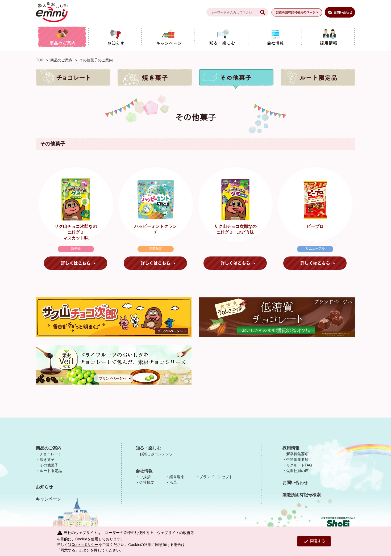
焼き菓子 (47, 459)
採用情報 (291, 447)
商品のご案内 (61, 60)
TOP (40, 60)
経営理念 (176, 476)
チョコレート (51, 454)
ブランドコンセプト (216, 476)
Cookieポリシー (85, 544)
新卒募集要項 (297, 454)
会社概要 (146, 482)
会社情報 (144, 470)
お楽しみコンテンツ (156, 454)
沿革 (173, 482)
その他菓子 (49, 465)
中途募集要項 (297, 459)
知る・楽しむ (148, 447)
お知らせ (44, 486)
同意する (314, 541)
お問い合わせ (295, 482)
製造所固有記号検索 (301, 494)
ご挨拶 (145, 476)
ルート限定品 (51, 470)
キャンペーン (48, 499)
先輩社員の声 (297, 470)
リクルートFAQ (299, 465)
